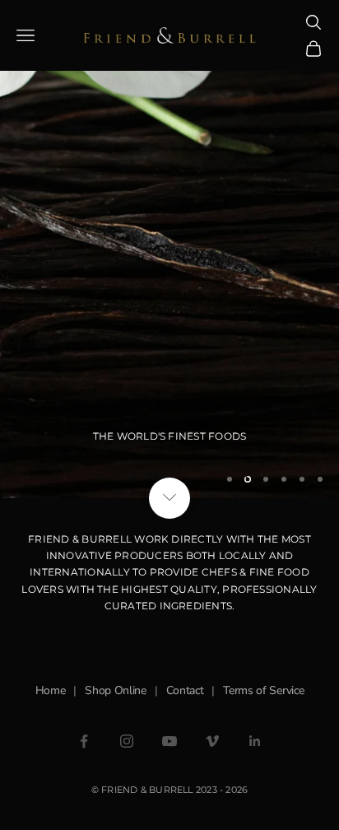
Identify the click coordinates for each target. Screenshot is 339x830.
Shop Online (115, 690)
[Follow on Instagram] (126, 741)
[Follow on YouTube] (169, 741)
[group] (169, 249)
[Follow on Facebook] (84, 741)
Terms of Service (263, 690)
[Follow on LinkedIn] (255, 741)
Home (50, 690)
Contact (185, 690)
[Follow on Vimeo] (212, 741)
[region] (169, 249)
